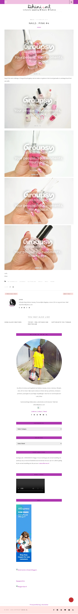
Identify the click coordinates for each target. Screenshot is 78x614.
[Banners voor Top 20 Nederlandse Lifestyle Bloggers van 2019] (26, 570)
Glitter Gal (32, 281)
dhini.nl (24, 609)
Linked (40, 411)
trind (52, 281)
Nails (32, 19)
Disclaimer (45, 604)
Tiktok (45, 411)
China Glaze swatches (13, 322)
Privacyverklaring (35, 604)
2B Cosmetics (12, 281)
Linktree (33, 411)
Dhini (21, 299)
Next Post (67, 293)
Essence (22, 281)
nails (41, 281)
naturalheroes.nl (44, 463)
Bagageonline (20, 581)
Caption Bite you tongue (61, 322)
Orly (46, 281)
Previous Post (12, 293)
